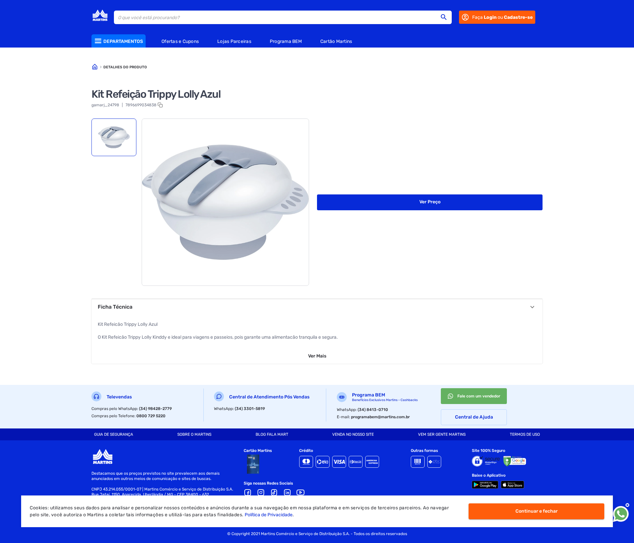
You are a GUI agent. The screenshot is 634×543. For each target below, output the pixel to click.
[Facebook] (248, 492)
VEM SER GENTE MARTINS (442, 434)
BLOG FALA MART (272, 434)
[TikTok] (274, 492)
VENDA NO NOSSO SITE (353, 434)
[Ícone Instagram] (261, 492)
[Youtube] (300, 492)
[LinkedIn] (287, 492)
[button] (446, 17)
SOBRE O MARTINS (194, 434)
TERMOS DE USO (525, 434)
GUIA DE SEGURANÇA (113, 434)
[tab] (113, 137)
